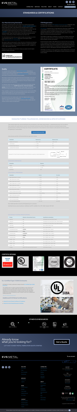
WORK (54, 6)
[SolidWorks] (7, 267)
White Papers (43, 399)
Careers (22, 406)
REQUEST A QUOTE (70, 6)
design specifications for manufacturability (12, 39)
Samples (22, 389)
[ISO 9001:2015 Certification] (38, 270)
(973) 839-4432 (67, 370)
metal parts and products (23, 73)
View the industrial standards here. (9, 295)
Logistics (23, 381)
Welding (42, 372)
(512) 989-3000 (67, 376)
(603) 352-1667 (67, 383)
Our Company (43, 383)
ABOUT (50, 6)
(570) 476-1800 (67, 389)
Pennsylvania (23, 374)
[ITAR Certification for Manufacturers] (54, 267)
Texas (22, 370)
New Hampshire (24, 372)
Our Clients (23, 395)
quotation (5, 31)
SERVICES (37, 6)
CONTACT (60, 6)
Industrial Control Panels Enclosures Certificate (13, 303)
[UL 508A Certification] (23, 267)
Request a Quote (24, 400)
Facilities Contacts (24, 404)
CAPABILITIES (29, 6)
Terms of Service (69, 400)
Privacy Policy (71, 398)
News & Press (43, 397)
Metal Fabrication (44, 368)
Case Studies (23, 391)
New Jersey (23, 368)
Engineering (23, 379)
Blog (41, 395)
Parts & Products (24, 387)
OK (69, 410)
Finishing (42, 374)
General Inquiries (24, 402)
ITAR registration (44, 28)
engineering (15, 38)
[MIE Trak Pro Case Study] (69, 267)
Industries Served (24, 393)
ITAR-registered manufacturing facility (60, 24)
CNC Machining (44, 370)
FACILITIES (43, 6)
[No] (75, 410)
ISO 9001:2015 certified (22, 71)
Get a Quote (61, 342)
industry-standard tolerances (29, 26)
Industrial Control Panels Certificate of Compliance (14, 301)
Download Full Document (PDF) (38, 132)
